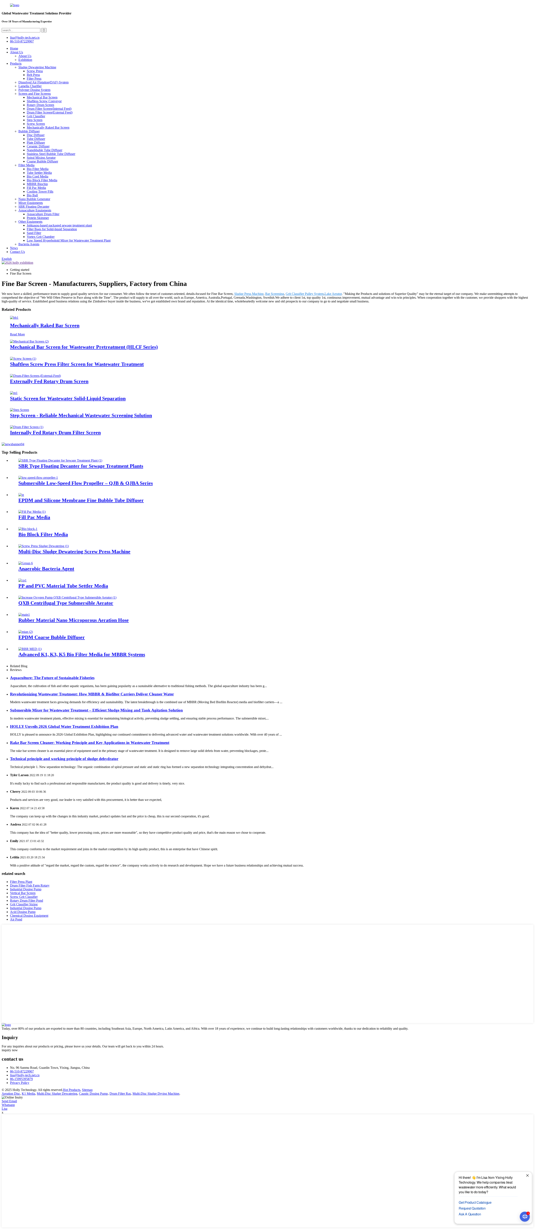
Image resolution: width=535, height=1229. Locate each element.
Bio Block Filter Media (42, 180)
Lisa (4, 1108)
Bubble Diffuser (29, 131)
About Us (16, 52)
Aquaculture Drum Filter (43, 214)
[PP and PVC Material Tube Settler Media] (22, 580)
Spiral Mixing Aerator (41, 157)
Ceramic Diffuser (38, 146)
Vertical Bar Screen (23, 893)
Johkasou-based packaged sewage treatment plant (59, 225)
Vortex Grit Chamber (41, 236)
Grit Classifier (36, 116)
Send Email (9, 1101)
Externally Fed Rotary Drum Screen (49, 381)
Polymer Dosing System (34, 90)
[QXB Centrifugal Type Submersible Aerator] (67, 597)
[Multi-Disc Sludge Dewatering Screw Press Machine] (43, 546)
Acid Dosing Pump (23, 912)
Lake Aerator (333, 294)
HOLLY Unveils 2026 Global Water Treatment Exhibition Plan (64, 726)
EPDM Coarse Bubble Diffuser (51, 637)
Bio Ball (32, 195)
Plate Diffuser (36, 142)
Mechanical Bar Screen (42, 97)
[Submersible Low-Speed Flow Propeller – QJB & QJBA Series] (38, 477)
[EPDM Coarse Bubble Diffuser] (25, 632)
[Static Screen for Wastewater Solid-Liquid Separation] (14, 393)
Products (16, 63)
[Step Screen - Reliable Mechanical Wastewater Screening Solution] (19, 410)
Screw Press (35, 71)
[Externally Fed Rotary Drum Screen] (35, 376)
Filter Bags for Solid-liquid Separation (52, 229)
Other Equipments (30, 221)
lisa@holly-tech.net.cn (24, 1075)
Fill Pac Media (36, 187)
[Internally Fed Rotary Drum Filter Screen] (26, 427)
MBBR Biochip (37, 184)
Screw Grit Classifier (24, 897)
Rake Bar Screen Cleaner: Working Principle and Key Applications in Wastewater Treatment (89, 742)
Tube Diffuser (36, 139)
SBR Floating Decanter (33, 206)
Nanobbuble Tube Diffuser (44, 150)
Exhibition (25, 59)
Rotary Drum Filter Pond (26, 900)
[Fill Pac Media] (32, 511)
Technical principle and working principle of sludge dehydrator (64, 759)
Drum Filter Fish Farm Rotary (30, 885)
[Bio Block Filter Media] (27, 529)
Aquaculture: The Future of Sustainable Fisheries (52, 678)
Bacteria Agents (28, 244)
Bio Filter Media (37, 169)
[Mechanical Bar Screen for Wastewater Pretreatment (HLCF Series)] (29, 341)
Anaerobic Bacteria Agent (46, 568)
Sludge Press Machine (249, 294)
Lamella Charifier (30, 86)
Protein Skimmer (38, 218)
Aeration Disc (11, 1093)
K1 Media (28, 1093)
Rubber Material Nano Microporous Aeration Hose (73, 620)
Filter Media (26, 165)
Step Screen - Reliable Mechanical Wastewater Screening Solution (81, 415)
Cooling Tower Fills (40, 191)
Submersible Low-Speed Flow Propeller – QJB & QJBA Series (85, 483)
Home (14, 48)
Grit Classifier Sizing (24, 904)
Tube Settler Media (39, 172)
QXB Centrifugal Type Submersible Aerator (65, 603)
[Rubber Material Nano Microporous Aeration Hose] (24, 614)
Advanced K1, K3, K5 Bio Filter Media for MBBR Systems (81, 654)
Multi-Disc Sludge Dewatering (57, 1093)
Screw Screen (36, 123)
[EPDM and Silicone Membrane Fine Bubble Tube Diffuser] (21, 495)
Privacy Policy (19, 1082)
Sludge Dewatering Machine (37, 67)
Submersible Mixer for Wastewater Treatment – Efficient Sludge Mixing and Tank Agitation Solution (96, 710)
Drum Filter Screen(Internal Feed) (49, 108)
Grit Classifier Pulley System (305, 294)
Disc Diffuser (36, 135)
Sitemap (87, 1090)
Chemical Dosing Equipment (29, 915)
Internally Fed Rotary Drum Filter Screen (55, 432)
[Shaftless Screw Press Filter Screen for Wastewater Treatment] (23, 358)
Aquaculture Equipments (34, 210)
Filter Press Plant (21, 881)
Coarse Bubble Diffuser (42, 161)
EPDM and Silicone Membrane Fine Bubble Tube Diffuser (81, 500)
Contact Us (17, 251)
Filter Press (34, 78)
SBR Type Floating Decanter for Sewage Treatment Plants (80, 466)
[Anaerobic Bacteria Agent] (25, 563)
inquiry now (10, 1050)
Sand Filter (34, 233)
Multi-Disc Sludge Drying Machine (155, 1093)
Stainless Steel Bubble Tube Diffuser (51, 154)
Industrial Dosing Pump (25, 889)
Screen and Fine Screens (34, 93)
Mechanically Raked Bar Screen (48, 127)
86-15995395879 (21, 1079)
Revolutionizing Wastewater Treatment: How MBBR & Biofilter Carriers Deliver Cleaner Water (92, 694)
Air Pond (16, 919)
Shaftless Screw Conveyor (44, 101)
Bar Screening (274, 294)
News (14, 248)
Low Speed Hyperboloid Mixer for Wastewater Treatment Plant (69, 240)
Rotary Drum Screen (40, 105)
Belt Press (33, 75)
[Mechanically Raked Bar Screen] (14, 317)
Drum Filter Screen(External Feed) (50, 112)
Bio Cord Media (37, 176)
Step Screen (34, 120)
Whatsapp (8, 1105)
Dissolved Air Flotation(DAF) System (43, 82)
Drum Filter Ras (120, 1093)
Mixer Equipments (30, 203)
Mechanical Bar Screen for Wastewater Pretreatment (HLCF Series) (84, 347)
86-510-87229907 (22, 1071)
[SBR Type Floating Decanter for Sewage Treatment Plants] (60, 460)
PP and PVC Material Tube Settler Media (63, 586)
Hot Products (71, 1090)
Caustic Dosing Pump (93, 1093)
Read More (17, 334)
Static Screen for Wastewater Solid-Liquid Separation (68, 398)
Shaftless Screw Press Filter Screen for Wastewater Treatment (77, 364)
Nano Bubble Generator (34, 199)
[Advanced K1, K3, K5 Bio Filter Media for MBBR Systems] (30, 649)
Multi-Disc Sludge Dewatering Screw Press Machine (74, 551)
